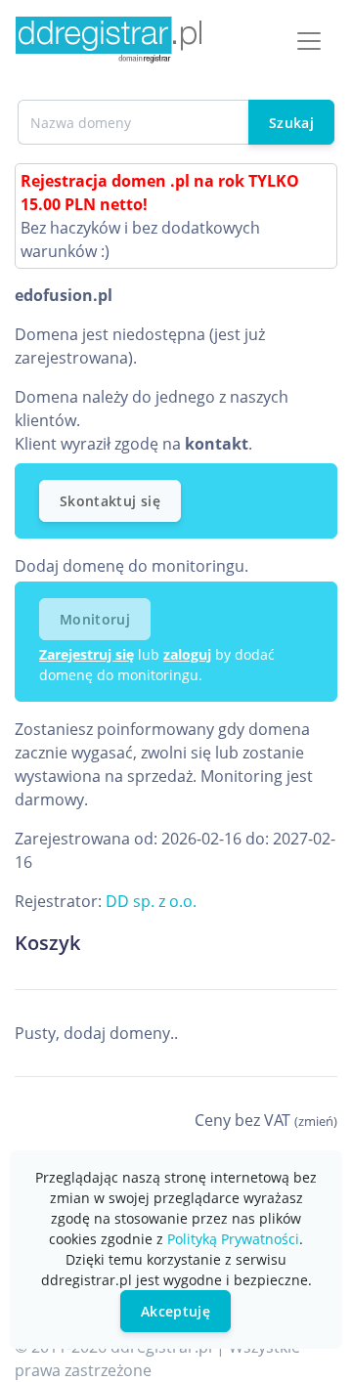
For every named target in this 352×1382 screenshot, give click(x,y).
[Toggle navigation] (309, 41)
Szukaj (291, 122)
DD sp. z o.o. (151, 901)
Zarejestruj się (86, 654)
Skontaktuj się (110, 501)
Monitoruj (95, 619)
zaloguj (187, 654)
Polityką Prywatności (233, 1239)
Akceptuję (175, 1311)
